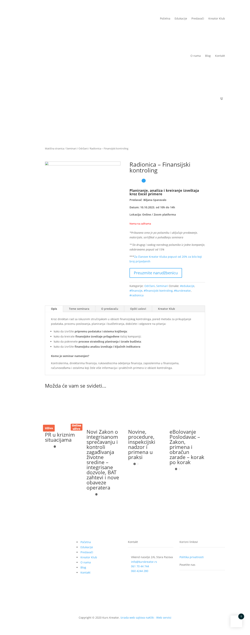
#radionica (136, 295)
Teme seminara (79, 309)
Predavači (197, 18)
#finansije (135, 290)
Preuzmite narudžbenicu (156, 272)
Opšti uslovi (138, 309)
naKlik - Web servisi (158, 617)
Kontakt (220, 56)
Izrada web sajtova (133, 617)
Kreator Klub (216, 18)
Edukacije (181, 18)
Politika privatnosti (191, 557)
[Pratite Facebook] (182, 580)
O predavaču (109, 309)
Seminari (71, 148)
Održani (83, 148)
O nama (195, 56)
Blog (208, 56)
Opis (54, 309)
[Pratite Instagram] (198, 580)
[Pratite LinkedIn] (190, 580)
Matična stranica (54, 148)
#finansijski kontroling (158, 290)
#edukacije (187, 286)
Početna (165, 18)
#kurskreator (182, 290)
